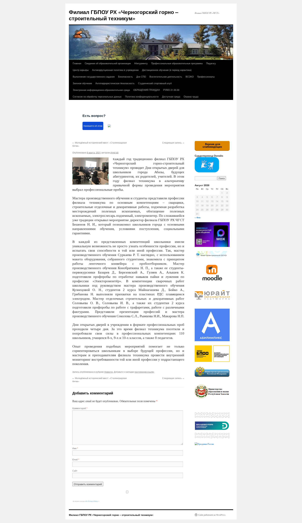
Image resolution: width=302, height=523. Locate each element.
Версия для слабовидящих (212, 145)
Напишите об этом (93, 126)
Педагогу (211, 63)
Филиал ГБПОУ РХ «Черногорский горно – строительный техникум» (123, 15)
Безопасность (125, 76)
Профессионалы (206, 76)
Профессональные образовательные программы (177, 63)
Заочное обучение (82, 83)
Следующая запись (173, 142)
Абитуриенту (141, 63)
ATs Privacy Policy (91, 501)
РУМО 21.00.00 (171, 90)
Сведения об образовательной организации (108, 63)
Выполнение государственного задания (94, 76)
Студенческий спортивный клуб (155, 83)
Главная (77, 63)
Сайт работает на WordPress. (212, 514)
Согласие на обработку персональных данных (97, 96)
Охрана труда (191, 96)
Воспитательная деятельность (165, 76)
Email (75, 459)
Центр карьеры (81, 70)
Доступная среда (171, 96)
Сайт (74, 470)
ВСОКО (190, 76)
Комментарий (79, 408)
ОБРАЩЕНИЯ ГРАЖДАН (146, 90)
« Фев (197, 217)
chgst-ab (114, 152)
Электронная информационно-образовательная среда (101, 90)
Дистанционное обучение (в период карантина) (167, 70)
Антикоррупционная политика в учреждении (115, 70)
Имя (75, 448)
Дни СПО (141, 76)
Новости (108, 371)
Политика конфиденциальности (142, 96)
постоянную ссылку (144, 371)
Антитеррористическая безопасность (115, 83)
